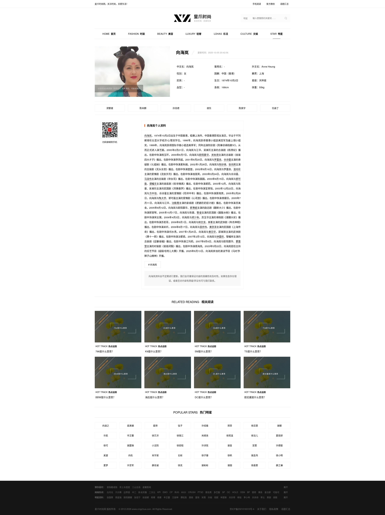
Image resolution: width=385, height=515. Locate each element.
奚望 (105, 455)
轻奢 (193, 33)
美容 (165, 33)
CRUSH (192, 492)
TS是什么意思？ (253, 351)
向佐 (130, 455)
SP (223, 492)
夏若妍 (279, 435)
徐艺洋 (155, 435)
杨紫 (159, 497)
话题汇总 (285, 508)
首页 (109, 33)
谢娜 (279, 425)
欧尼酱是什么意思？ (255, 397)
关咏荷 (215, 154)
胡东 (209, 108)
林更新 (223, 497)
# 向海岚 (152, 264)
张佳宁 (137, 497)
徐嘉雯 (254, 465)
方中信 (153, 193)
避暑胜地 (147, 487)
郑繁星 (109, 108)
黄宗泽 (213, 227)
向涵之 (105, 425)
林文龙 (202, 222)
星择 (155, 425)
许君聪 (279, 445)
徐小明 (279, 455)
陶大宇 (162, 198)
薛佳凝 (155, 465)
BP (248, 492)
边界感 (127, 492)
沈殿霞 (175, 203)
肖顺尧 (205, 435)
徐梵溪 (229, 435)
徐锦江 (180, 435)
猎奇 (254, 492)
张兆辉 (232, 164)
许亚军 (130, 465)
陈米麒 (143, 108)
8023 (183, 492)
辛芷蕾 (130, 435)
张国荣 (110, 497)
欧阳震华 (204, 154)
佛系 (260, 492)
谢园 (230, 465)
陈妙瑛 (222, 164)
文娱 (249, 33)
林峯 (210, 222)
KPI (159, 492)
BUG (177, 492)
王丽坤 (175, 497)
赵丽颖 (146, 497)
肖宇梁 (155, 455)
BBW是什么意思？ (105, 397)
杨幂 (153, 497)
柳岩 (239, 497)
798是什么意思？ (104, 351)
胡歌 (275, 497)
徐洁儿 (254, 435)
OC (228, 492)
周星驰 (118, 497)
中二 (134, 492)
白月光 (110, 492)
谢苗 (230, 445)
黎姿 (199, 212)
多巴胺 (217, 492)
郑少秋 (195, 217)
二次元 (152, 492)
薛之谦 (279, 465)
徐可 (105, 445)
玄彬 (180, 455)
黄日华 (212, 231)
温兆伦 (237, 169)
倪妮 (216, 497)
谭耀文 (153, 183)
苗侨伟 (203, 227)
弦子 (180, 425)
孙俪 (210, 497)
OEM (242, 492)
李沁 (262, 497)
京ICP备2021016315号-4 (242, 508)
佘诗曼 (227, 159)
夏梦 (105, 465)
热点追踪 (106, 346)
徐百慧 (254, 425)
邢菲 (230, 425)
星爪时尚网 (100, 508)
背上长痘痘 (124, 487)
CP (171, 492)
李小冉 (247, 497)
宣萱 (254, 445)
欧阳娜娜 (128, 497)
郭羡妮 (193, 207)
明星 (276, 33)
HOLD (235, 492)
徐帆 (230, 455)
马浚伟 (148, 179)
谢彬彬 (205, 465)
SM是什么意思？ (204, 351)
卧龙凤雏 (142, 492)
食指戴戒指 (112, 487)
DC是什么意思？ (204, 397)
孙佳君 (176, 108)
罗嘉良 (217, 159)
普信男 (208, 492)
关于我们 (261, 508)
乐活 (221, 33)
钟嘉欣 (220, 236)
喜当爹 (268, 492)
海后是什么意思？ (154, 397)
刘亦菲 (232, 497)
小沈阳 (155, 445)
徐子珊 (205, 455)
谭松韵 (183, 497)
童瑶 (197, 497)
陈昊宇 (242, 108)
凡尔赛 (118, 492)
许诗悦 (205, 445)
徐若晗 (180, 445)
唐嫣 (191, 497)
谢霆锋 (130, 445)
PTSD (200, 492)
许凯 (105, 435)
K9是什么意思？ (154, 351)
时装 (136, 33)
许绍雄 (205, 425)
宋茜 (204, 497)
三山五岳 (136, 487)
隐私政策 (273, 508)
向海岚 (148, 135)
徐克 (180, 465)
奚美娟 (130, 425)
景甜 (269, 497)
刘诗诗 (255, 497)
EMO (165, 492)
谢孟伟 (254, 455)
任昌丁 (275, 108)
